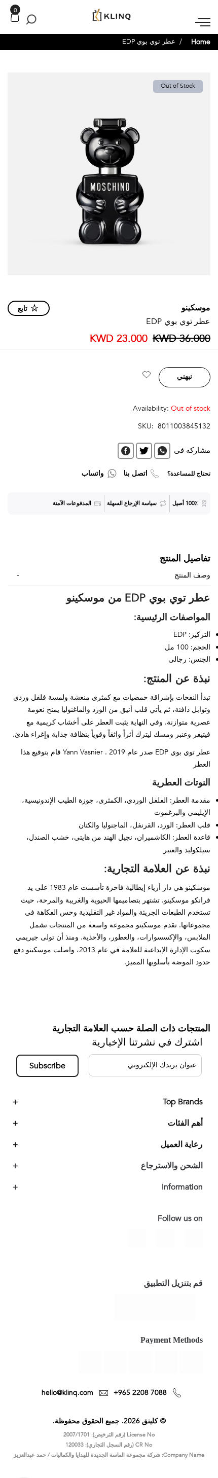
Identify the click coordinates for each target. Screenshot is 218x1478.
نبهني (184, 376)
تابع (22, 308)
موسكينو (195, 307)
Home (200, 42)
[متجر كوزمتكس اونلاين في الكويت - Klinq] (108, 15)
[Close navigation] (11, 10)
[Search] (29, 19)
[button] (146, 376)
